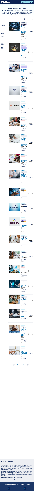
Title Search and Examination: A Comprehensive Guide (24, 352)
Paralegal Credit (3, 40)
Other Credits (2, 44)
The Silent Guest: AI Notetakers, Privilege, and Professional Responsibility (24, 29)
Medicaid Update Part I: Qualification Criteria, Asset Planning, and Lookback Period (24, 332)
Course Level (2, 37)
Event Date (2, 48)
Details (30, 31)
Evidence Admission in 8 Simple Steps (24, 160)
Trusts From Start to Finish (23, 255)
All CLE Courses (3, 4)
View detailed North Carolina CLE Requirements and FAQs (11, 479)
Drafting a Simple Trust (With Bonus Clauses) (23, 314)
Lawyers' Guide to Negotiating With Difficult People (24, 240)
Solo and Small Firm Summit (24, 92)
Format (2, 28)
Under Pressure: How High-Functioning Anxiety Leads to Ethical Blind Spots (24, 52)
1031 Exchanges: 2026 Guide (24, 270)
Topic (2, 30)
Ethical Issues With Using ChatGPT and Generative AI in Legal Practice (24, 177)
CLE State (3, 25)
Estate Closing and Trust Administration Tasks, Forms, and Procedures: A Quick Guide (24, 142)
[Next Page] (28, 365)
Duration (2, 33)
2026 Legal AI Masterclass (23, 193)
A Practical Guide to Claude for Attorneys (23, 107)
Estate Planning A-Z (24, 300)
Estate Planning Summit (24, 208)
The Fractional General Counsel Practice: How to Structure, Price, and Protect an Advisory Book (24, 73)
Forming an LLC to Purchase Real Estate (24, 124)
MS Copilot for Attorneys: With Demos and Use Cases (24, 224)
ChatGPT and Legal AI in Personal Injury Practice (24, 284)
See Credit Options (24, 38)
